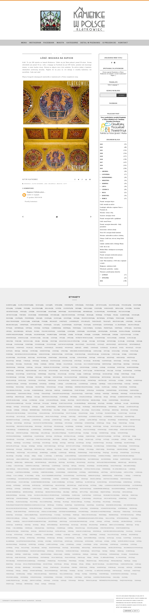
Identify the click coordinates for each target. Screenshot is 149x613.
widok (132, 449)
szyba (34, 406)
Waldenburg (38, 334)
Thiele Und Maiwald (88, 515)
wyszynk (68, 577)
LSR (100, 485)
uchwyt (88, 570)
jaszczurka (69, 538)
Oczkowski (85, 498)
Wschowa (68, 347)
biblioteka (19, 397)
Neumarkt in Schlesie (110, 495)
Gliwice (69, 331)
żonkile (51, 584)
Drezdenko (10, 367)
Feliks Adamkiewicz (73, 469)
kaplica (109, 538)
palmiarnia (133, 554)
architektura (11, 311)
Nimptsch (9, 498)
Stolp (36, 328)
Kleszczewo (101, 482)
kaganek (26, 443)
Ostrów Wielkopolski (13, 334)
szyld (137, 347)
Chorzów (23, 324)
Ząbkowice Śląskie (103, 436)
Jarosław (96, 351)
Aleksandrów (69, 456)
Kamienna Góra (11, 384)
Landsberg (73, 321)
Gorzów (62, 321)
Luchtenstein (64, 488)
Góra (8, 475)
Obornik (68, 387)
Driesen (20, 367)
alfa (91, 521)
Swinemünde (110, 390)
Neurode (9, 387)
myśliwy (59, 551)
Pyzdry (58, 505)
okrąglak (57, 554)
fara (79, 439)
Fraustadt (90, 344)
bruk (18, 361)
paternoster (110, 446)
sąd (41, 406)
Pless (131, 423)
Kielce (45, 338)
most (39, 446)
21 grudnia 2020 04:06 (34, 197)
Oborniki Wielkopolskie (83, 387)
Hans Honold (68, 475)
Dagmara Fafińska (33, 192)
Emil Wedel (10, 469)
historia (96, 374)
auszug (8, 525)
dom (123, 354)
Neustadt (9, 347)
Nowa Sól (133, 351)
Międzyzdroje (30, 370)
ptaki (43, 321)
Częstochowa (124, 334)
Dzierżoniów (44, 351)
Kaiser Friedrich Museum (39, 482)
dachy (71, 374)
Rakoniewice (78, 505)
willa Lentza (31, 452)
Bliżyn (61, 462)
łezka (63, 580)
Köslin (124, 351)
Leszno (53, 338)
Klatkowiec (99, 311)
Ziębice (77, 347)
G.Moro (131, 469)
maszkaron (107, 374)
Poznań (88, 305)
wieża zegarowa (39, 574)
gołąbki (114, 439)
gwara (101, 534)
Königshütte (35, 324)
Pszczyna (47, 426)
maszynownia (54, 547)
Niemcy (124, 495)
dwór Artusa (59, 531)
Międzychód (105, 492)
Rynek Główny (128, 426)
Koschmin (32, 384)
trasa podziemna (50, 570)
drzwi (77, 308)
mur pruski (41, 357)
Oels (96, 387)
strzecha (82, 567)
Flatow (98, 413)
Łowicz (54, 580)
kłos (87, 443)
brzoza (128, 525)
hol (105, 397)
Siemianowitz (56, 354)
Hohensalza (22, 338)
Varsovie (88, 393)
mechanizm (74, 547)
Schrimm (9, 374)
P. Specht (9, 502)
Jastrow (64, 479)
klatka (120, 341)
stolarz (89, 449)
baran (27, 525)
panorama (18, 344)
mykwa (49, 551)
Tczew (36, 393)
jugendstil (67, 308)
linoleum (103, 544)
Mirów (74, 492)
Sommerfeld (66, 390)
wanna (126, 570)
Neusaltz (19, 387)
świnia (18, 584)
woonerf (23, 577)
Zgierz (80, 436)
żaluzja (77, 364)
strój (91, 567)
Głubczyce (121, 413)
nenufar (117, 361)
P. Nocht (131, 498)
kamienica (27, 183)
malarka (35, 547)
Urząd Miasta (76, 393)
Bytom (109, 318)
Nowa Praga (75, 370)
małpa (64, 547)
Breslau (118, 308)
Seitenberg (46, 429)
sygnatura (50, 344)
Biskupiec (52, 462)
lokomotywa (97, 443)
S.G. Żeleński (119, 324)
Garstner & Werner (21, 472)
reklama (48, 308)
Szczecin (31, 315)
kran (54, 443)
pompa (53, 403)
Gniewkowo (71, 472)
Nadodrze (64, 495)
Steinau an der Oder (48, 511)
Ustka (24, 518)
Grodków (91, 380)
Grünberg (17, 328)
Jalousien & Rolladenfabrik (27, 479)
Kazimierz (107, 416)
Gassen (34, 472)
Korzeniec (126, 482)
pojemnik (41, 561)
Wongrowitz (122, 433)
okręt (66, 554)
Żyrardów (123, 452)
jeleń (78, 538)
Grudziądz (101, 331)
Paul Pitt (33, 502)
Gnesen (54, 351)
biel (42, 525)
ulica (55, 324)
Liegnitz (66, 318)
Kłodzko (135, 331)
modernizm (42, 315)
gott (84, 534)
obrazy (8, 341)
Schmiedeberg (37, 390)
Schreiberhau (22, 429)
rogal (17, 564)
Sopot (28, 328)
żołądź (18, 456)
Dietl (73, 466)
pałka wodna (69, 557)
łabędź (52, 452)
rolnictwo (47, 564)
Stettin (79, 315)
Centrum (33, 351)
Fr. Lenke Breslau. (119, 469)
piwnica (36, 403)
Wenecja (71, 518)
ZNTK (7, 521)
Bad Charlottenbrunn (76, 459)
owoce (125, 361)
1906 (33, 456)
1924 (39, 456)
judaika (134, 315)
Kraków (51, 311)
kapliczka (130, 338)
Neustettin (39, 387)
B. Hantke (61, 459)
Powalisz (116, 502)
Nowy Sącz (87, 370)
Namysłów (85, 495)
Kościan (25, 485)
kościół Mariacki (12, 400)
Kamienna (137, 380)
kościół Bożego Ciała (125, 541)
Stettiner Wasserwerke (67, 511)
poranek (72, 561)
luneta (133, 544)
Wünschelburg (122, 518)
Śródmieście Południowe (107, 580)
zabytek (77, 577)
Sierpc (56, 390)
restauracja (38, 449)
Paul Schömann (45, 502)
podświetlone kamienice (25, 561)
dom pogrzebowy (122, 528)
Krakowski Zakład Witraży (68, 341)
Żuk (36, 584)
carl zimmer (17, 528)
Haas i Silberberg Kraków (51, 475)
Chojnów (41, 380)
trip (35, 364)
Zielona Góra (132, 324)
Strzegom (34, 433)
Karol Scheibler (57, 482)
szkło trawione (11, 321)
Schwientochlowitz (107, 508)
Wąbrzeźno (27, 436)
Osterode (77, 423)
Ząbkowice (89, 436)
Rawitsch (96, 426)
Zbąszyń (51, 374)
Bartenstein (124, 459)
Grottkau (101, 380)
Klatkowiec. (89, 482)
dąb (78, 374)
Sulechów (19, 374)
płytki (106, 315)
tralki (18, 364)
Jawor (128, 380)
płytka (77, 334)
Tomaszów (45, 393)
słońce (8, 351)
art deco (125, 436)
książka (22, 544)
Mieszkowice (134, 420)
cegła (36, 397)
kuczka (86, 361)
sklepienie (133, 403)
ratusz (21, 377)
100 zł (26, 456)
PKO (107, 423)
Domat (81, 466)
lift (95, 544)
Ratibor (78, 426)
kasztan (36, 443)
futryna (28, 534)
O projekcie (109, 43)
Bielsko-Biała (11, 324)
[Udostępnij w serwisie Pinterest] (90, 180)
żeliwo (8, 318)
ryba (65, 564)
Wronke (114, 393)
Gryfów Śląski (115, 472)
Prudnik (38, 347)
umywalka (116, 570)
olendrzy (75, 554)
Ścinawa (71, 580)
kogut (137, 397)
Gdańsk (17, 318)
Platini (86, 502)
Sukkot (8, 515)
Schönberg (122, 508)
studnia (46, 324)
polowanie (61, 561)
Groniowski (84, 367)
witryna (100, 357)
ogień (35, 554)
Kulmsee (110, 367)
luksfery (123, 544)
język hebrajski (89, 538)
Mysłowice (63, 370)
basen (35, 525)
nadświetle (106, 361)
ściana (86, 324)
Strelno (116, 511)
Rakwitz (89, 505)
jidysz (112, 397)
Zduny (48, 436)
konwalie (88, 541)
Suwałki (18, 515)
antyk (106, 521)
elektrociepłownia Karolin (112, 531)
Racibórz (69, 426)
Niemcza (133, 495)
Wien (112, 433)
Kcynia (69, 482)
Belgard (84, 410)
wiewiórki (9, 452)
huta (21, 538)
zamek (42, 364)
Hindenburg (10, 338)
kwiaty (135, 305)
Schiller (47, 508)
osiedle (93, 554)
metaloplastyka (12, 446)
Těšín (137, 515)
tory (24, 570)
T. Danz (56, 515)
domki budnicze (11, 531)
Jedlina (83, 479)
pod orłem (9, 561)
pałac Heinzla (56, 557)
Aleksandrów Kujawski (86, 456)
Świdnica (105, 334)
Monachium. (126, 492)
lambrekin (55, 328)
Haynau (111, 380)
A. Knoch (47, 456)
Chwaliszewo (43, 413)
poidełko (9, 449)
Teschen (58, 347)
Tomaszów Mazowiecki (60, 393)
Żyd (63, 410)
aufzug (137, 521)
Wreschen (119, 357)
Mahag (101, 420)
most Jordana (49, 446)
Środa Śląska (90, 580)
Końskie (16, 485)
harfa (123, 534)
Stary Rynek (79, 390)
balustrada (36, 308)
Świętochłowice (125, 580)
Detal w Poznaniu (90, 43)
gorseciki (132, 354)
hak (129, 439)
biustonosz (64, 525)
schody (97, 308)
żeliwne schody (87, 318)
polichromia (10, 377)
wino (76, 574)
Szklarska (44, 433)
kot (120, 347)
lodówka (113, 544)
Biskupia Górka (127, 377)
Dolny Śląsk (70, 413)
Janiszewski (45, 479)
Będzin (126, 364)
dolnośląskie (92, 528)
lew (69, 334)
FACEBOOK (48, 43)
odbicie (8, 554)
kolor (47, 541)
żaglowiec (67, 364)
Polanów (96, 502)
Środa (80, 580)
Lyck (73, 420)
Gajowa (8, 472)
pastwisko (44, 557)
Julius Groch (23, 482)
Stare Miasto (79, 354)
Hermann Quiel (93, 475)
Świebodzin (81, 452)
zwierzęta (82, 377)
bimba (28, 397)
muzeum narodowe (36, 551)
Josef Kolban (124, 479)
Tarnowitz (133, 390)
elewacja (24, 321)
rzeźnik (65, 328)
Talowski (66, 515)
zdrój (51, 364)
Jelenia (112, 331)
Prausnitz (9, 426)
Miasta (60, 43)
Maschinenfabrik (118, 488)
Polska (28, 347)
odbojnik (124, 374)
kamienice (123, 315)
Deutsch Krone (57, 413)
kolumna (45, 443)
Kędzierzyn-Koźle (12, 420)
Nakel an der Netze (114, 384)
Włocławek (111, 338)
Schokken (73, 508)
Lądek (81, 420)
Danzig (47, 318)
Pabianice (122, 423)
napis (17, 308)
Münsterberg (134, 344)
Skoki (8, 511)
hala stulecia (112, 534)
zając (8, 410)
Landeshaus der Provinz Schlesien (116, 485)
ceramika (9, 439)
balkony (9, 361)
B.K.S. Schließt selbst (91, 364)
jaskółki (94, 347)
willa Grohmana (65, 574)
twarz (72, 570)
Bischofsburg (40, 462)
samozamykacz (126, 564)
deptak (35, 361)
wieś (28, 574)
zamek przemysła (12, 580)
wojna (133, 574)
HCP (37, 475)
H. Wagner (28, 475)
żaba (43, 584)
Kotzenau (117, 416)
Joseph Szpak (10, 482)
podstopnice (133, 446)
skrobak (26, 567)
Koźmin (51, 384)
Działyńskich (115, 466)
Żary (114, 334)
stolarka (84, 321)
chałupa (19, 439)
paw (132, 374)
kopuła (98, 541)
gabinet (37, 534)
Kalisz (97, 328)
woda (121, 406)
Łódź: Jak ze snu (104, 246)
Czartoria (55, 466)
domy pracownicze (42, 439)
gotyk (105, 439)
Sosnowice (101, 429)
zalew (124, 577)
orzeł (85, 554)
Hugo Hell (20, 416)
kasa (118, 538)
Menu (24, 43)
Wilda (91, 341)
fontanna (17, 534)
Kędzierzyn (129, 416)
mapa (43, 547)
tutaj (76, 77)
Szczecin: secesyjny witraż (107, 215)
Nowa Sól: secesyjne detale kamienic (110, 232)
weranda (9, 574)
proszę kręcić (115, 561)
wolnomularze (11, 577)
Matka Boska (131, 488)
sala (125, 403)
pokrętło (51, 561)
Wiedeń (105, 393)
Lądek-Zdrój (91, 420)
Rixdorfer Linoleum (113, 505)
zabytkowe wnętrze (65, 344)
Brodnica (121, 462)
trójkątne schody (64, 406)
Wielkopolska (92, 354)
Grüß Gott (127, 472)
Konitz (23, 384)
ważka (76, 406)
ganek (57, 534)
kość (138, 541)
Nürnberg (59, 498)
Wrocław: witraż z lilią (106, 212)
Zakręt (15, 521)
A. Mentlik (57, 456)
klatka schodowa (38, 183)
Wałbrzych (51, 334)
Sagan (26, 390)
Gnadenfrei (60, 472)
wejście (46, 377)
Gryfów (103, 472)
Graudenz (90, 331)
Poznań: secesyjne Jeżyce (107, 201)
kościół (77, 361)
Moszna (26, 423)
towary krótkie (35, 570)
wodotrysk (103, 574)
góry (122, 439)
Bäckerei (133, 410)
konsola (68, 541)
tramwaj (27, 364)
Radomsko (126, 370)
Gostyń (73, 367)
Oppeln (69, 338)
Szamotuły (30, 374)
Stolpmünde (83, 511)
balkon (136, 328)
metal (28, 331)
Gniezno (79, 331)
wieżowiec (52, 574)
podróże (28, 344)
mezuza (30, 357)
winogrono (57, 377)
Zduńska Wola (69, 436)
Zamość (8, 397)
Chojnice (31, 380)
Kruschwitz (59, 485)
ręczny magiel (98, 564)
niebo (111, 551)
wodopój (92, 574)
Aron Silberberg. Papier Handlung (43, 459)
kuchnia (79, 443)
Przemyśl (107, 328)
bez (133, 436)
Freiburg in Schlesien (50, 367)
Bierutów (116, 364)
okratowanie (45, 554)
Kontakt (123, 43)
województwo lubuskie (119, 574)
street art (99, 449)
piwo (95, 557)
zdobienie (43, 452)
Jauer (120, 380)
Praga (109, 370)
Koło (8, 485)
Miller (65, 492)
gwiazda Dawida (84, 397)
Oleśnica (105, 387)
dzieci (64, 439)
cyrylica (115, 354)
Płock (117, 370)
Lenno (17, 488)
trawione (110, 449)
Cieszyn (52, 341)
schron (8, 567)
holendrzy (133, 534)
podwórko (110, 311)
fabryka (86, 374)
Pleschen (122, 387)
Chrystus (45, 466)
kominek (130, 341)
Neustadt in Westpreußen (42, 423)
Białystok (79, 344)
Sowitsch (68, 354)
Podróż (8, 354)
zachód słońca (132, 406)
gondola (75, 534)
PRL (114, 423)
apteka (126, 328)
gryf (7, 331)
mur (115, 374)
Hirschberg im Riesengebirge (80, 351)
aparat (114, 521)
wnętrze (67, 305)
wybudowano (35, 577)
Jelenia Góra (123, 331)
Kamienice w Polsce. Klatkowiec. (24, 600)
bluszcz (74, 525)
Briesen (114, 410)
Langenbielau (70, 384)
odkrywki (51, 357)
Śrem (58, 364)
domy (33, 531)
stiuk (86, 334)
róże (87, 564)
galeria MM (47, 534)
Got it (136, 610)
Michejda (38, 492)
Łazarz (95, 334)
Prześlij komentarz (31, 201)
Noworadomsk (21, 498)
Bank (115, 459)
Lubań (66, 420)
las (61, 544)
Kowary (42, 384)
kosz (106, 541)
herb (85, 347)
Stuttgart (136, 511)
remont (8, 564)
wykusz (58, 577)
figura (137, 531)
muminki (9, 551)
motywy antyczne (72, 446)
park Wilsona (19, 557)
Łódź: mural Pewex (105, 221)
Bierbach (18, 462)
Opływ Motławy (109, 498)
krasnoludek (11, 544)
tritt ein (63, 570)
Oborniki (58, 423)
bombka (103, 525)
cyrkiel (26, 361)
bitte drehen (51, 525)
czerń (69, 528)
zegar (24, 580)
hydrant (30, 538)
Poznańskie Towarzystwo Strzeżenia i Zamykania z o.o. (25, 505)
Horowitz (117, 475)
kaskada (136, 538)
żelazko (9, 456)
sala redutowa (112, 564)
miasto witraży (81, 400)
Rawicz (87, 426)
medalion (85, 547)
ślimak (137, 580)
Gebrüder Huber (46, 472)
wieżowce (20, 452)
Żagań (56, 410)
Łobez (16, 410)
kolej (40, 541)
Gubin (102, 367)
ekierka (44, 361)
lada (23, 400)
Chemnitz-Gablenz (31, 466)
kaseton (126, 538)
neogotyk (95, 551)
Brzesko (123, 410)
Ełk (91, 413)
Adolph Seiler (73, 410)
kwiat (127, 308)
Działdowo (82, 413)
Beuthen (100, 318)
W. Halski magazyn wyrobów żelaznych (51, 518)
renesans (91, 403)
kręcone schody (67, 315)
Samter (136, 370)
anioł (98, 521)
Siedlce (48, 390)
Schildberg (10, 429)
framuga (88, 439)
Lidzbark (26, 488)
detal (8, 308)
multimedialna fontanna (132, 547)
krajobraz (17, 331)
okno (75, 318)
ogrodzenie (113, 400)
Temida (75, 515)
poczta (131, 557)
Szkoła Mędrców (30, 515)
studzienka (39, 344)
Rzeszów (110, 357)
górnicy (97, 397)
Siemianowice (43, 354)
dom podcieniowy (106, 528)
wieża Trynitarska (98, 406)
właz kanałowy (69, 377)
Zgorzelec (104, 354)
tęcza (79, 570)
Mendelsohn (27, 492)
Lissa (83, 341)
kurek (40, 544)
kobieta (34, 321)
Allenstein (65, 324)
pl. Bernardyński (106, 557)
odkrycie (26, 554)
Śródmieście (34, 410)
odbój (17, 554)
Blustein (70, 462)
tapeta (91, 357)
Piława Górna (75, 502)
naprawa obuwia (71, 551)
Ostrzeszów (89, 423)
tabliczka (95, 321)
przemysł (27, 449)
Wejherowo (103, 433)
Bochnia (105, 410)
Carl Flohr (87, 328)
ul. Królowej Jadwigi (101, 570)
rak (134, 561)
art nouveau (10, 315)
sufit (65, 183)
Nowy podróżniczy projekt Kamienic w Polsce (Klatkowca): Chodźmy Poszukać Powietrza (113, 119)
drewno (61, 311)
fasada (128, 531)
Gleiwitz (60, 331)
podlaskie (122, 446)
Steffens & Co (33, 511)
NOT (29, 495)
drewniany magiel (45, 531)
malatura (20, 357)
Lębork (101, 384)
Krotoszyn (122, 344)
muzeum (95, 361)
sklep (136, 308)
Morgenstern (10, 495)
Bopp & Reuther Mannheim (105, 462)
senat (17, 567)
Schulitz (83, 508)
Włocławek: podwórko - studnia (109, 269)
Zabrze (121, 338)
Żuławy (113, 452)
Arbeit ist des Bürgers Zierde (123, 456)
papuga (8, 557)
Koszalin (115, 351)
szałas (120, 567)
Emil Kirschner (129, 466)
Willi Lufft (109, 518)
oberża (119, 551)
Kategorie (72, 43)
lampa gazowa (51, 544)
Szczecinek (122, 390)
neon (104, 551)
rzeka (49, 449)
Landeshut (35, 420)
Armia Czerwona (21, 459)
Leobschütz (56, 420)
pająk (123, 554)
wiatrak (85, 406)
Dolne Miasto (62, 380)
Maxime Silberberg (12, 492)
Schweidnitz (99, 338)
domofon (24, 531)
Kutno (93, 485)
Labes (59, 384)
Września (130, 357)
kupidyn (31, 544)
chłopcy (29, 439)
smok (8, 406)
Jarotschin (81, 416)
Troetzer (102, 515)
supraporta (81, 357)
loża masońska (51, 400)
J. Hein (127, 475)
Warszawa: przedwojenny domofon (110, 272)
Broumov (132, 462)
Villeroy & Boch (73, 433)
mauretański (128, 443)
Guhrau (138, 472)
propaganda (103, 561)
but (136, 525)
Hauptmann (81, 475)
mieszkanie (94, 400)
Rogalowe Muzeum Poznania (16, 508)
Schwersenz (35, 429)
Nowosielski (34, 498)
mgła (23, 446)
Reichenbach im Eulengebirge (25, 354)
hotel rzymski (11, 538)
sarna (137, 564)
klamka (113, 347)
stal (44, 567)
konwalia (78, 541)
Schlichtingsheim (60, 508)
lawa (78, 544)
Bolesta (90, 462)
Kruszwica (70, 485)
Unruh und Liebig (12, 518)
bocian (83, 525)
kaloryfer (9, 357)
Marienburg (122, 420)
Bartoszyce (136, 459)
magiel (108, 443)
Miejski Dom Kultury (52, 492)
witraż (57, 305)
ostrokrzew (113, 554)
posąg (18, 449)
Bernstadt (105, 364)
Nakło (126, 384)
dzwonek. (96, 531)
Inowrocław (34, 338)
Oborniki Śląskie (72, 498)
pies (88, 557)
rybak (73, 564)
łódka (24, 410)
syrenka (111, 567)
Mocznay (42, 370)
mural (8, 344)
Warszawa (107, 308)
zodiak (46, 580)
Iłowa (63, 416)
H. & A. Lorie (17, 475)
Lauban (45, 420)
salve (71, 357)
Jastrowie (74, 479)
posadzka (125, 305)
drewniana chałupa (49, 397)
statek (80, 449)
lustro (8, 547)
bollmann (92, 525)
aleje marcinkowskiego (77, 521)
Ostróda (99, 423)
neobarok (84, 551)
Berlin (44, 341)
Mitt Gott (83, 492)
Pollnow (106, 502)
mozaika (60, 183)
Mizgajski (93, 492)
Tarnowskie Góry (24, 393)
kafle (48, 305)
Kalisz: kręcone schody (106, 258)
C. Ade (8, 466)
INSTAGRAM (35, 43)
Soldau (69, 429)
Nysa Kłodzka (47, 498)
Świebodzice (94, 377)
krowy (70, 443)
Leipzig (8, 488)
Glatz (135, 334)
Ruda (105, 426)
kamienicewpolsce (124, 397)
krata (62, 443)
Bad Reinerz (105, 459)
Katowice (96, 324)
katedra (103, 347)
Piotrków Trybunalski (83, 338)
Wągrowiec (38, 436)
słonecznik (50, 406)
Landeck (25, 420)
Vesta (32, 518)
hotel (137, 439)
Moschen (17, 423)
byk (7, 528)
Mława (21, 495)
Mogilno (116, 492)
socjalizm (36, 567)
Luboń (53, 488)
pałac (27, 403)
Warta (97, 393)
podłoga (119, 318)
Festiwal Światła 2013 (91, 469)
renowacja (27, 341)
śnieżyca (9, 584)
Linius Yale (36, 488)
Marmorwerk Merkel (100, 488)
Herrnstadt (106, 475)
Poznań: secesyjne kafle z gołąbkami (110, 218)
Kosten (136, 482)
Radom (128, 318)
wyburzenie (48, 577)
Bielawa (115, 377)
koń (112, 541)
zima (36, 341)
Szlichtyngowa (45, 515)
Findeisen (105, 469)
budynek (100, 341)
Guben (94, 367)
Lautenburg (136, 485)
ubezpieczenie (121, 449)
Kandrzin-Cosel (94, 416)
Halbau (131, 413)
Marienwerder (132, 367)
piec (114, 315)
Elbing (29, 367)
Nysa (59, 387)
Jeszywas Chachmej (110, 479)
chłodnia (50, 528)
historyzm (110, 341)
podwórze (28, 318)
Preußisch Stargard (24, 426)
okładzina (124, 400)
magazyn (24, 547)
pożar (81, 561)
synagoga (24, 406)
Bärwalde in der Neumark (15, 413)
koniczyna (57, 541)
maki (62, 400)
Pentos (56, 502)
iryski (59, 538)
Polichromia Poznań (13, 390)
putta (8, 328)
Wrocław (87, 308)
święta (105, 452)
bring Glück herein (116, 525)
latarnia (69, 544)
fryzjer (72, 397)
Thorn (98, 315)
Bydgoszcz (40, 311)
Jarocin (71, 416)
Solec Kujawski (88, 429)
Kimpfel (78, 482)
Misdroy (19, 370)
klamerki (9, 541)
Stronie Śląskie (21, 433)
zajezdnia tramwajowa (101, 577)
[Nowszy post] (23, 217)
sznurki (137, 567)
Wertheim (41, 374)
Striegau (9, 433)
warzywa (135, 570)
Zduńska (57, 436)
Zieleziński (52, 521)
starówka (53, 567)
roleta (100, 403)
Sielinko (132, 508)
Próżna (49, 505)
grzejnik (92, 534)
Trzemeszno (113, 515)
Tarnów (117, 328)
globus (66, 534)
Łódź (46, 183)
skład (72, 449)
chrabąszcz (39, 528)
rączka (57, 449)
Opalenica (96, 498)
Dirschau (51, 380)
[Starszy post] (91, 217)
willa (137, 321)
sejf (65, 449)
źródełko (27, 584)
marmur (117, 443)
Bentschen (105, 377)
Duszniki (90, 466)
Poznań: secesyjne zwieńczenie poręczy (111, 255)
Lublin (128, 321)
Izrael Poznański (51, 416)
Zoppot (61, 334)
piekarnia (62, 357)
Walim (85, 433)
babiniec (18, 525)
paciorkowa (98, 446)
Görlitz (63, 351)
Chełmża (135, 364)
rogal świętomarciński (31, 564)
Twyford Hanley (126, 515)
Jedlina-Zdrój (95, 479)
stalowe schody (47, 331)
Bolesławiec (10, 380)
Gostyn (64, 367)
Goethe (81, 472)
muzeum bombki (21, 551)
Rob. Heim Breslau (130, 505)
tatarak (9, 570)
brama (89, 315)
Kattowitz (107, 324)
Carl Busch (18, 466)
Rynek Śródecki (34, 508)
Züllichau (61, 374)
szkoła (37, 377)
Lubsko (92, 384)
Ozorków (122, 498)
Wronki (123, 393)
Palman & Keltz (21, 502)
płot (35, 331)
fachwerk (63, 397)
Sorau (27, 334)
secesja (38, 305)
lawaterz (86, 544)
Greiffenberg (92, 472)
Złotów (116, 436)
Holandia (9, 416)
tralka (105, 321)
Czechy (65, 466)
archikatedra (126, 521)
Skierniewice (58, 429)
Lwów (74, 488)
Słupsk (44, 328)
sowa (15, 406)
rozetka (57, 564)
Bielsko (52, 321)
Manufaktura (85, 488)
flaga (8, 534)
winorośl (112, 406)
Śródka (71, 452)
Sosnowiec (48, 347)
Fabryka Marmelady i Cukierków (42, 469)
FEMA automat (22, 469)
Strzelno (126, 511)
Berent (8, 462)
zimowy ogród (35, 580)
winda (22, 311)
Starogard (112, 429)
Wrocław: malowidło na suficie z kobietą (111, 235)
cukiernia (60, 528)
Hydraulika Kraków (34, 416)
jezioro (16, 443)
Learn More (127, 610)
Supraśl (89, 390)
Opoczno (68, 423)
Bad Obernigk (92, 459)
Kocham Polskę (114, 482)
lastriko (32, 400)
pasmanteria (32, 557)
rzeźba (117, 403)
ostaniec (102, 554)
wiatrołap (19, 574)
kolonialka (54, 361)
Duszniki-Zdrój (102, 466)
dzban (70, 531)
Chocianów (31, 413)
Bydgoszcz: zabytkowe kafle (108, 266)
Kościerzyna (47, 485)
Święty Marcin (94, 452)
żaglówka (134, 452)
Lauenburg (82, 384)
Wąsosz (133, 518)
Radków (68, 505)
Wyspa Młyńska (135, 393)
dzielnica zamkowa (82, 531)
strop (74, 567)
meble (139, 341)
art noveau (100, 305)
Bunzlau (21, 380)
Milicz (8, 423)
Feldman (60, 469)
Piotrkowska (98, 370)
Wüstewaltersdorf (12, 436)
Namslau (75, 495)
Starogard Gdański (126, 429)
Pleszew (132, 387)
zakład (115, 577)
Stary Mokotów (19, 511)
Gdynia (100, 344)
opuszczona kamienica (14, 403)
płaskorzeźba (79, 403)
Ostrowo (19, 347)
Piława (65, 502)
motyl (60, 446)
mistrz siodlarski (98, 547)
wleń (84, 574)
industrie (40, 538)
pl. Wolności (120, 557)
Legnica (56, 318)
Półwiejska (58, 426)
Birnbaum (28, 462)
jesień (8, 443)
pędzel (126, 561)
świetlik (76, 328)
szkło (38, 318)
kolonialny (66, 361)
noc (103, 400)
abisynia (62, 521)
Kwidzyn (120, 367)
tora (17, 570)
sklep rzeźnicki (73, 311)
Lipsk (45, 488)
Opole (61, 338)
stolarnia (64, 567)
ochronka (129, 551)
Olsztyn (76, 324)
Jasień (55, 479)
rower (109, 403)
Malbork (111, 420)
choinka (28, 528)
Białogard (95, 410)
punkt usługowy (65, 403)
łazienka (62, 452)
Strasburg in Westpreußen (100, 511)
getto (97, 439)
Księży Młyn (82, 485)
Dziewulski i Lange (77, 380)
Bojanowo (80, 462)
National (96, 495)
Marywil (9, 370)
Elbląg (37, 367)
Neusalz (29, 387)
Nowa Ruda (50, 387)
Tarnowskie (10, 393)
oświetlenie (86, 446)
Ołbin (113, 387)
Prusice (37, 426)
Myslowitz (52, 370)
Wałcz (93, 433)
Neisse (135, 384)
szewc (128, 567)
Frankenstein (109, 413)
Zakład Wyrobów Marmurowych (33, 521)
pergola (80, 557)
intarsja (50, 538)
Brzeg (24, 351)
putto (134, 361)
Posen (26, 308)
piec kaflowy (123, 311)
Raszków (99, 505)
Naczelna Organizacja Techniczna (46, 495)
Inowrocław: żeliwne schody (108, 229)
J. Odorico (136, 475)
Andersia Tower (103, 456)
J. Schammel (10, 479)
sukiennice (100, 567)
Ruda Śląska (115, 426)
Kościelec (35, 485)
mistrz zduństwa (114, 547)
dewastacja (79, 528)
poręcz (17, 341)
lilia (40, 400)
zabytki (87, 577)
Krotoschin (110, 344)
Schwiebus (93, 508)
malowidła (52, 183)
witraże (78, 305)
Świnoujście (46, 410)
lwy (16, 547)
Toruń (21, 315)
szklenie (9, 364)
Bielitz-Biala (117, 321)
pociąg (44, 403)
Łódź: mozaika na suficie (107, 204)
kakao (101, 538)
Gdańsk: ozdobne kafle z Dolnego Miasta (111, 243)
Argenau (9, 459)
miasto (70, 400)
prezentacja (91, 561)
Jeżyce (106, 351)
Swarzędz (99, 390)
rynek (29, 377)
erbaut (72, 439)
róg (80, 564)
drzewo (55, 439)
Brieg (16, 351)
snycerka (53, 315)
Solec (77, 429)
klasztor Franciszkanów (25, 541)
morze (31, 446)
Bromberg (86, 311)
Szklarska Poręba (58, 433)
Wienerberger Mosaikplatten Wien (90, 518)
